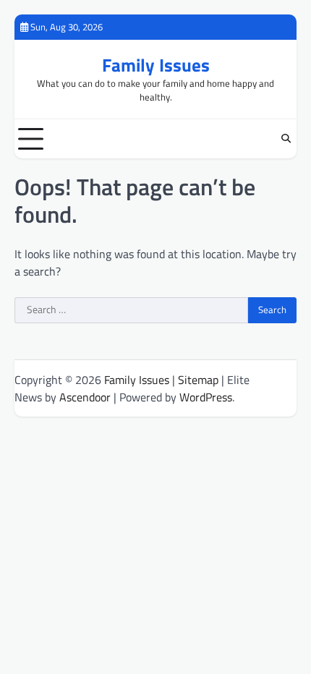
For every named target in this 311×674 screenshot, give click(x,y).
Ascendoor (85, 397)
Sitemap (198, 379)
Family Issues (156, 65)
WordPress (205, 397)
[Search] (286, 139)
